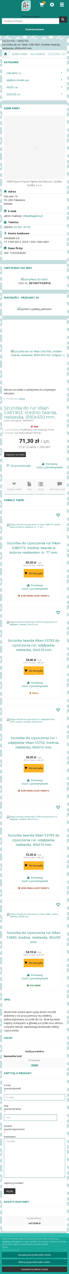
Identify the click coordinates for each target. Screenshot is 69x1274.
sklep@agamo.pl (33, 216)
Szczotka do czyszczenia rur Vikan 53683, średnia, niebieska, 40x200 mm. (34, 937)
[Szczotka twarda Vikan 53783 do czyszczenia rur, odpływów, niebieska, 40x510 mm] (34, 818)
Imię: (12, 1107)
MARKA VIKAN (19, 54)
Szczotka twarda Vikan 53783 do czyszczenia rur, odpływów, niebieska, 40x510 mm (33, 840)
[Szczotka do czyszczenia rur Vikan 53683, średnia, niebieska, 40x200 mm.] (34, 915)
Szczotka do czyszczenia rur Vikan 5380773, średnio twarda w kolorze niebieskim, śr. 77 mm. (34, 548)
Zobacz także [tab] (14, 489)
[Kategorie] (62, 5)
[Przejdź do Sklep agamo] (5, 54)
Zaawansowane (34, 29)
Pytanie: (14, 1127)
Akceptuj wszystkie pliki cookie (34, 1254)
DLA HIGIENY (38, 54)
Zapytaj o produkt (15, 454)
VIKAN (22, 398)
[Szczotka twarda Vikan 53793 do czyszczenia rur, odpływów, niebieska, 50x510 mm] (34, 623)
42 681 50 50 (22, 227)
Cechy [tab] (41, 489)
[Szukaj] (63, 19)
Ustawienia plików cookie (34, 1269)
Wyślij (9, 1191)
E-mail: (12, 1087)
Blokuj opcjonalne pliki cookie (34, 1262)
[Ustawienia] (52, 5)
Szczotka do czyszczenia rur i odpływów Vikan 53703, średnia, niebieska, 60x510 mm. (33, 742)
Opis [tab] (29, 489)
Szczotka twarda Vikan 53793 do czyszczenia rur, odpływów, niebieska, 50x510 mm (33, 645)
